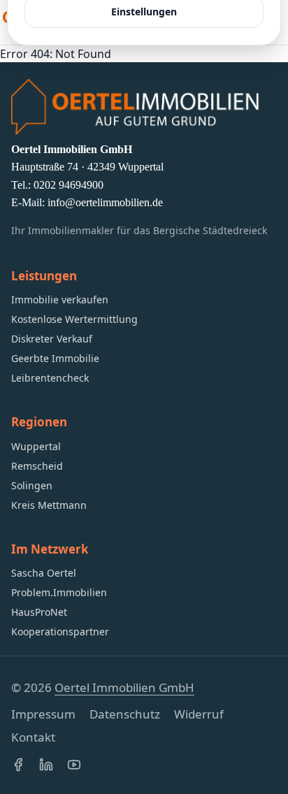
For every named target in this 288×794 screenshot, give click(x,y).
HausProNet (39, 612)
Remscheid (37, 465)
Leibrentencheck (50, 377)
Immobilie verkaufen (59, 299)
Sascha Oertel (43, 572)
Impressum (43, 714)
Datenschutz (124, 714)
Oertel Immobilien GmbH (124, 687)
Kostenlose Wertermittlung (74, 319)
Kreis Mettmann (49, 505)
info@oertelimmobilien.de (105, 202)
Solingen (31, 485)
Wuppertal (36, 446)
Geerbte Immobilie (55, 358)
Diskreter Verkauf (51, 338)
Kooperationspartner (60, 631)
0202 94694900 (68, 185)
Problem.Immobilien (59, 592)
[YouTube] (74, 765)
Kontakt (33, 737)
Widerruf (199, 714)
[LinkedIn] (46, 765)
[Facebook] (18, 765)
